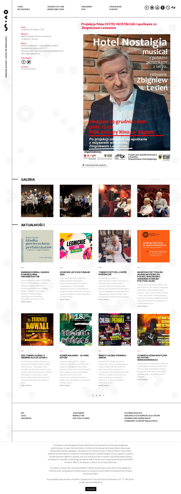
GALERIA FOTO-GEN (55, 7)
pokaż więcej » (26, 301)
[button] (177, 27)
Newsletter (78, 416)
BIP (22, 413)
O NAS (20, 7)
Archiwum (26, 418)
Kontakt (113, 9)
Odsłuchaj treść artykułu (95, 165)
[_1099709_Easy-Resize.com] (76, 216)
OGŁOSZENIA (78, 413)
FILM (83, 9)
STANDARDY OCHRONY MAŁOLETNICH (140, 421)
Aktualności (23, 9)
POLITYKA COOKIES (81, 418)
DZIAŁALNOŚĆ (115, 7)
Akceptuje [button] (91, 489)
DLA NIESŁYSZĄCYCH (133, 413)
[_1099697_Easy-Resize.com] (153, 216)
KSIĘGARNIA (86, 7)
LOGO (23, 416)
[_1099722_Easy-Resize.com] (37, 216)
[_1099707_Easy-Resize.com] (115, 216)
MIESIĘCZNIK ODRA (55, 9)
